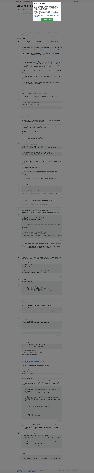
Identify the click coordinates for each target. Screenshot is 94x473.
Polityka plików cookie (51, 15)
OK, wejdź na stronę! (47, 19)
